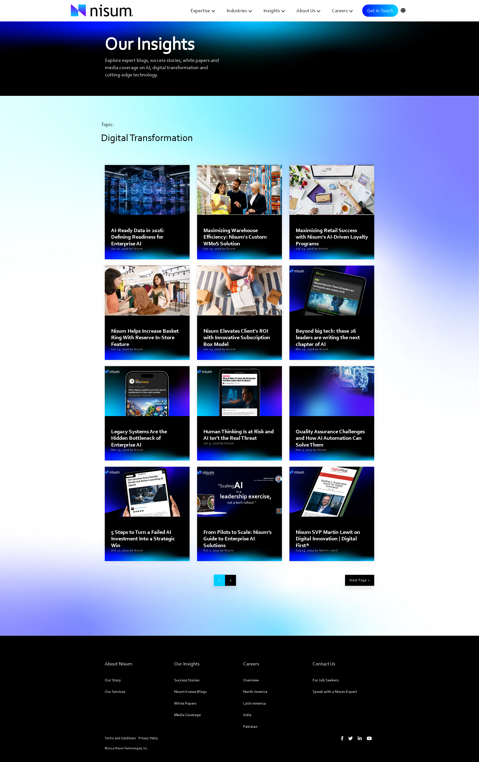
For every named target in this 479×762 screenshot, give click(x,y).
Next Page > (360, 580)
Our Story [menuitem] (113, 680)
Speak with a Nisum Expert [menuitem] (335, 691)
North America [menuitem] (255, 691)
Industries (237, 10)
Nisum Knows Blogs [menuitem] (190, 691)
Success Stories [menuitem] (186, 680)
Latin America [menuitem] (254, 703)
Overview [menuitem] (251, 680)
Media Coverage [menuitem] (187, 714)
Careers (340, 10)
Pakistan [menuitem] (250, 726)
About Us (305, 10)
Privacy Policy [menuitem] (148, 738)
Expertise (200, 10)
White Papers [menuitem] (185, 703)
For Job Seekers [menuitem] (326, 680)
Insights (271, 10)
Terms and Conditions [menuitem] (120, 738)
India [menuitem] (247, 714)
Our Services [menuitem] (115, 691)
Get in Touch (380, 10)
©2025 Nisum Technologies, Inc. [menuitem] (126, 748)
